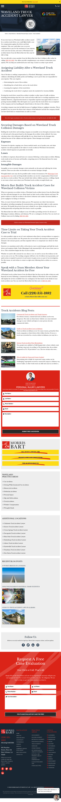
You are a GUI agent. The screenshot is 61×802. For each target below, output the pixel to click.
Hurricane (34, 746)
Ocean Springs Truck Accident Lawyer (16, 530)
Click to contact (18, 222)
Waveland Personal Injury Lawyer (24, 33)
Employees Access (21, 752)
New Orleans (51, 763)
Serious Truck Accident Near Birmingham (29, 343)
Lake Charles (52, 752)
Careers (18, 744)
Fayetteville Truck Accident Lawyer (15, 546)
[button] (49, 14)
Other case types (36, 765)
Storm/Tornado (36, 748)
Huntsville (51, 748)
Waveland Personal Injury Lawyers (34, 222)
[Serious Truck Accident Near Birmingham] (8, 347)
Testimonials (20, 742)
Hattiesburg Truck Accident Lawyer (15, 540)
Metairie (50, 754)
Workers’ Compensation (11, 504)
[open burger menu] (2, 6)
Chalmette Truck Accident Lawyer (14, 523)
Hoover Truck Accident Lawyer (13, 526)
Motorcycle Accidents (10, 488)
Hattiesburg (51, 746)
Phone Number (9, 403)
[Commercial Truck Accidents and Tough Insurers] (8, 319)
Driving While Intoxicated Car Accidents (16, 485)
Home (6, 33)
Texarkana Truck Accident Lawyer (14, 550)
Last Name (8, 398)
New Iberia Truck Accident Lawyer (15, 553)
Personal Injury (9, 495)
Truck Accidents (9, 501)
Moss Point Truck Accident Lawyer (14, 536)
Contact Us (19, 754)
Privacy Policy (49, 787)
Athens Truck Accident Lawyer (13, 543)
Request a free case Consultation (30, 457)
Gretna (50, 741)
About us (18, 735)
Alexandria (51, 735)
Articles (18, 746)
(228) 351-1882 (10, 60)
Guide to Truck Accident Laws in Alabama (29, 328)
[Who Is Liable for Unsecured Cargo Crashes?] (8, 361)
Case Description (12, 696)
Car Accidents (8, 481)
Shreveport (51, 765)
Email (6, 409)
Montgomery (52, 761)
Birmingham (51, 739)
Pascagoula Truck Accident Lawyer (15, 533)
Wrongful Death (9, 508)
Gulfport (51, 743)
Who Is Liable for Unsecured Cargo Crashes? (30, 357)
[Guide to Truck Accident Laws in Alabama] (8, 333)
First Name (8, 393)
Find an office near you (30, 463)
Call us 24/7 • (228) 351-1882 (30, 452)
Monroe (50, 759)
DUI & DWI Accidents (37, 737)
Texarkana (51, 767)
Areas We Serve (12, 33)
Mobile (50, 756)
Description (8, 414)
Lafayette (51, 750)
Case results (19, 739)
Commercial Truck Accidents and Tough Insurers (32, 314)
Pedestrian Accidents (10, 491)
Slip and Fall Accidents (11, 498)
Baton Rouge (51, 737)
